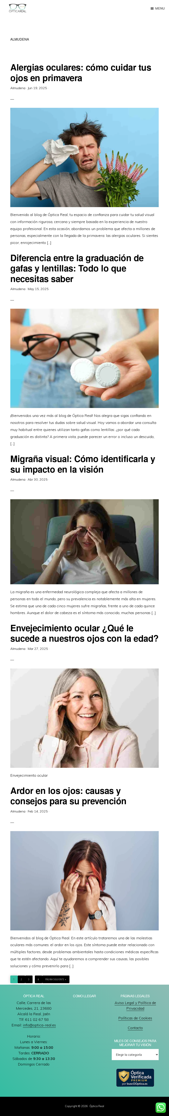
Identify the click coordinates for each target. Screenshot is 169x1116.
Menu (160, 8)
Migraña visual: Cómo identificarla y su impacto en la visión (82, 463)
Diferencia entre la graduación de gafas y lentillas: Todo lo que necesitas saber (77, 268)
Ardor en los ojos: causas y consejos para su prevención (68, 795)
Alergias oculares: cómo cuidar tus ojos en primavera (80, 72)
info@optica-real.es (39, 1025)
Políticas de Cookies (135, 1018)
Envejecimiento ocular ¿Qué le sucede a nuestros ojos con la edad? (84, 633)
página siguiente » (55, 979)
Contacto (135, 1027)
